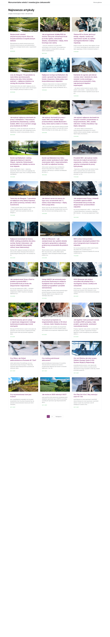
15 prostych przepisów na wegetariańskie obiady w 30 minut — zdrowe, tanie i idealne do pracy (54, 322)
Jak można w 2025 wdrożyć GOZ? (54, 394)
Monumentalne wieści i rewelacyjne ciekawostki (29, 2)
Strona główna (97, 2)
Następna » (59, 416)
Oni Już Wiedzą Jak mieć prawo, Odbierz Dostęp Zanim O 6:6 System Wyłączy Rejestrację (85, 360)
